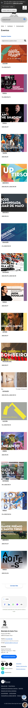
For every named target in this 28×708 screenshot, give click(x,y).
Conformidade (12, 693)
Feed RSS (21, 688)
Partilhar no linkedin (9, 604)
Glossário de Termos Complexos (8, 691)
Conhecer (10, 26)
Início (2, 26)
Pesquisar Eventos (6, 36)
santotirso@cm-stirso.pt (11, 643)
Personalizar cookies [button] (8, 6)
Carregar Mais (14, 585)
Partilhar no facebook (4, 604)
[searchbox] (14, 19)
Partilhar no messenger (17, 604)
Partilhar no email (21, 604)
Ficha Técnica (11, 686)
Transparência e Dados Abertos (8, 695)
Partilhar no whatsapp (13, 604)
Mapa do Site (4, 686)
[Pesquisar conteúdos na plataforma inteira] (24, 19)
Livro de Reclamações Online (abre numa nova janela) (5, 681)
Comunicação (20, 26)
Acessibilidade (4, 693)
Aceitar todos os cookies (9, 10)
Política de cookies (18, 3)
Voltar (7, 599)
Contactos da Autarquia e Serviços (9, 688)
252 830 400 (9, 639)
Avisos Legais (20, 695)
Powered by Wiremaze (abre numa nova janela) (24, 700)
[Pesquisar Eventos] (25, 40)
